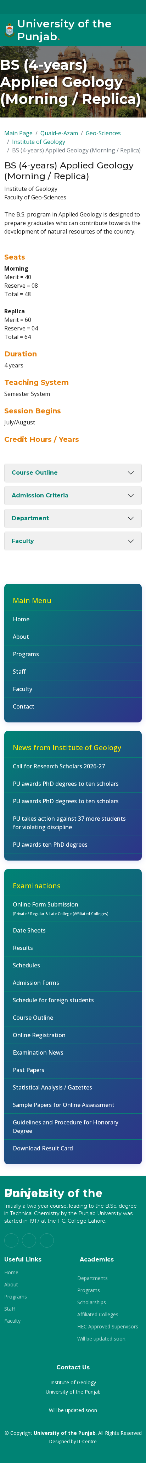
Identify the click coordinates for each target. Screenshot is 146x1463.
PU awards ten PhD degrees (50, 844)
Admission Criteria (40, 495)
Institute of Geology (38, 142)
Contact (23, 706)
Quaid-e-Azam (59, 133)
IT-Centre (87, 1441)
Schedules (26, 965)
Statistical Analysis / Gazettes (52, 1087)
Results (23, 948)
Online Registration (39, 1035)
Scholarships (91, 1302)
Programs (26, 654)
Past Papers (28, 1070)
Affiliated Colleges (97, 1314)
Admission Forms (36, 983)
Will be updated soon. (102, 1338)
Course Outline (35, 472)
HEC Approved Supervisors (107, 1326)
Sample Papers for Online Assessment (63, 1105)
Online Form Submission (60, 908)
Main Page (18, 133)
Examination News (38, 1052)
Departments (92, 1278)
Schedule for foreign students (53, 1000)
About (21, 637)
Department (30, 518)
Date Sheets (29, 930)
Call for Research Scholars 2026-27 (59, 766)
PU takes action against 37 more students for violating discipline (69, 823)
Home (21, 619)
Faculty (23, 541)
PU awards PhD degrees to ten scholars (66, 784)
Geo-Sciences (103, 133)
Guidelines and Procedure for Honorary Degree (65, 1126)
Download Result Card (43, 1148)
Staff (19, 671)
